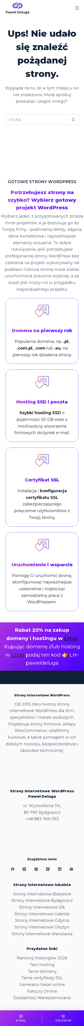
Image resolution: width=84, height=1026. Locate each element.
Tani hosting (42, 964)
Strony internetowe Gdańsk (42, 914)
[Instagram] (36, 869)
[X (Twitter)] (24, 869)
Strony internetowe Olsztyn (42, 927)
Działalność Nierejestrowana (42, 997)
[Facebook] (13, 869)
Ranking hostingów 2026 (42, 958)
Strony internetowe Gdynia (42, 920)
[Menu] (77, 8)
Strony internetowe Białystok (42, 894)
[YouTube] (48, 869)
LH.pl (71, 638)
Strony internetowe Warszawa (42, 933)
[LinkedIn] (60, 869)
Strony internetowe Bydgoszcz (42, 900)
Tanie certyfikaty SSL (42, 977)
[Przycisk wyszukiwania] (73, 119)
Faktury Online (42, 991)
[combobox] (37, 119)
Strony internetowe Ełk (42, 907)
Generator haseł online (42, 984)
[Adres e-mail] (71, 869)
